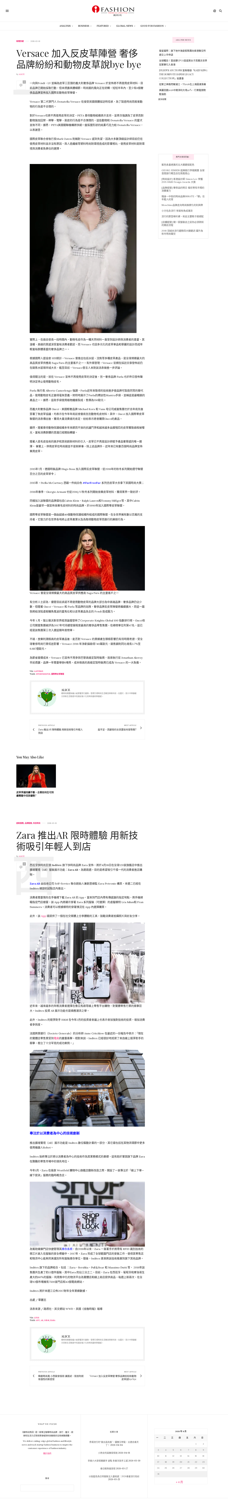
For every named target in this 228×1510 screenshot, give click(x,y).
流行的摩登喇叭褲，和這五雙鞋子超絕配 (183, 216)
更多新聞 (162, 99)
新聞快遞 (20, 41)
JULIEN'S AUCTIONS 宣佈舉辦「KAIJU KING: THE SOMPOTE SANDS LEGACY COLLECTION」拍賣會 (183, 74)
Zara (52, 1320)
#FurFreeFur (43, 674)
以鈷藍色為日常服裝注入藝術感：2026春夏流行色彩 (114, 1476)
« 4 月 (179, 1482)
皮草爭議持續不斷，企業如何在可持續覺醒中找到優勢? (35, 794)
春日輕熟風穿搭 (108, 1468)
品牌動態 (28, 823)
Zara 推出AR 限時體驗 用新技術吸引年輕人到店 (77, 840)
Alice (22, 74)
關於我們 (47, 1453)
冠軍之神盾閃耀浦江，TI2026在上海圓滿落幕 (182, 84)
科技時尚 (36, 823)
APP (38, 1320)
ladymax (38, 671)
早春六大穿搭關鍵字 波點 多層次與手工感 (108, 1460)
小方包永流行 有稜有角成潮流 (177, 210)
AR (42, 1320)
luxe (36, 1317)
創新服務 (20, 823)
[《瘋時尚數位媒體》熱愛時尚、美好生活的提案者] (114, 11)
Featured (103, 26)
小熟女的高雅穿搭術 (108, 1452)
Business (83, 26)
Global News (124, 26)
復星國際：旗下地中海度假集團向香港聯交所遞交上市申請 (182, 52)
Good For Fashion (152, 26)
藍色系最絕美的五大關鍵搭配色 (178, 164)
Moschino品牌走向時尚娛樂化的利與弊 (182, 205)
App (44, 916)
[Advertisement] (183, 127)
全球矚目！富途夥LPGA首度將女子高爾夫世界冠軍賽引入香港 (183, 62)
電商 (56, 1038)
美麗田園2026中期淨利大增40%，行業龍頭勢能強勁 (182, 92)
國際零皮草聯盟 (57, 674)
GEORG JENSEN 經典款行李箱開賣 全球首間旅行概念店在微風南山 (183, 172)
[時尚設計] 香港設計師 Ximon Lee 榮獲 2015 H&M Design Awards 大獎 (182, 181)
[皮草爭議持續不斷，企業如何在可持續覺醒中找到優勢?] (36, 776)
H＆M (46, 1320)
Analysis (65, 26)
